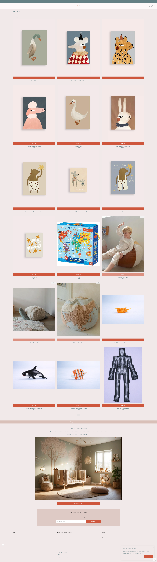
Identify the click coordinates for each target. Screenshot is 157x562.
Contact (14, 538)
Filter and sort (18, 17)
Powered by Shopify (144, 544)
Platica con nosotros (78, 503)
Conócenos (15, 536)
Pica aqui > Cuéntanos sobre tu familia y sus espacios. (77, 434)
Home (14, 534)
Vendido (122, 274)
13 (81, 414)
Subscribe (148, 556)
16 (90, 414)
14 (84, 414)
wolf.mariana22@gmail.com (107, 534)
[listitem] (78, 1)
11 (75, 414)
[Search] (154, 6)
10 (72, 414)
